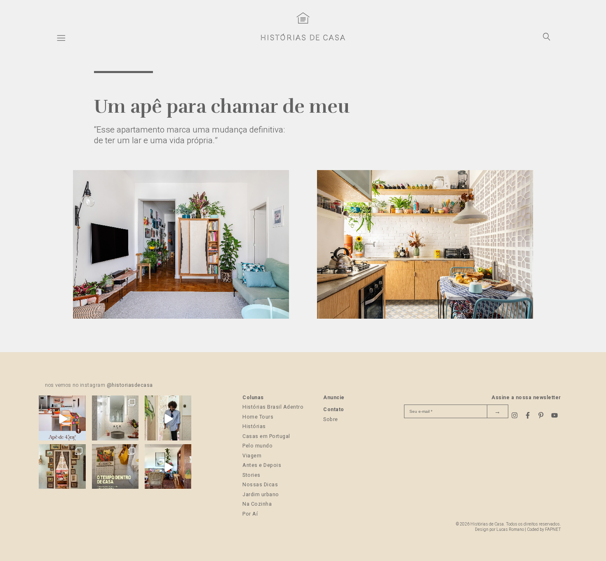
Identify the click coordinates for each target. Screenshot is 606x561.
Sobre (330, 419)
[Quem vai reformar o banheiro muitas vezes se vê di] (115, 418)
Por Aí (250, 514)
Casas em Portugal (266, 436)
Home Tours (257, 417)
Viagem (251, 455)
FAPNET (553, 529)
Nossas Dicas (260, 484)
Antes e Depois (261, 465)
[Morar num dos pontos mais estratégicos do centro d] (62, 418)
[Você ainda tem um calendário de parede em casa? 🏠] (115, 467)
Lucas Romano (510, 529)
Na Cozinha (257, 504)
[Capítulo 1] (181, 317)
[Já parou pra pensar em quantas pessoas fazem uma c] (168, 418)
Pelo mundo (257, 446)
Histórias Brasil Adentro (272, 407)
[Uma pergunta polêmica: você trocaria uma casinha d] (168, 467)
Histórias (254, 426)
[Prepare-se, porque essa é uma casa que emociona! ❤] (62, 467)
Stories (251, 475)
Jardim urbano (260, 494)
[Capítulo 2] (425, 317)
